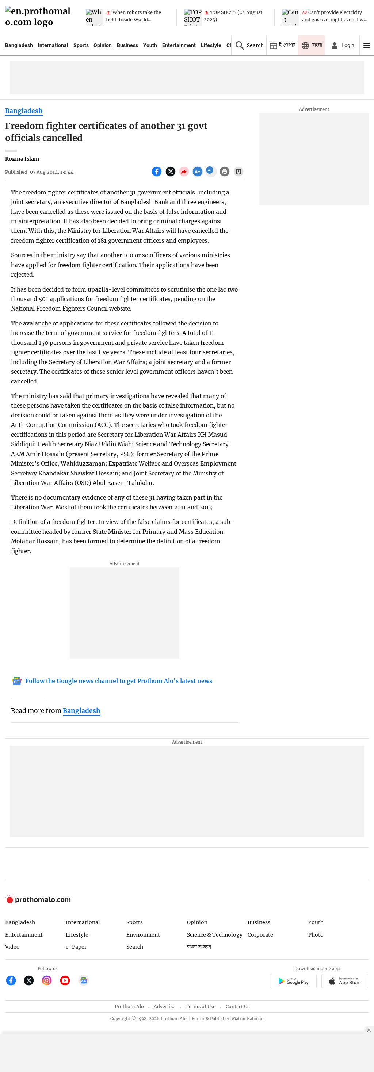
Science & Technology (215, 935)
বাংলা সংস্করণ (199, 947)
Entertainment (179, 45)
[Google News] (83, 981)
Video (12, 947)
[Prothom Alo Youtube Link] (68, 981)
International (53, 45)
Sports (81, 45)
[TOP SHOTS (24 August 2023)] (193, 17)
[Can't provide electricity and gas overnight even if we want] (290, 17)
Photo (316, 935)
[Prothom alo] (40, 18)
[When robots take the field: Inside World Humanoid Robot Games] (94, 17)
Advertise (164, 1006)
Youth (150, 45)
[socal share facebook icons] (157, 175)
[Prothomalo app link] (293, 982)
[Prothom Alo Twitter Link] (32, 981)
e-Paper (76, 947)
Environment (143, 935)
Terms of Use (200, 1006)
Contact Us (237, 1006)
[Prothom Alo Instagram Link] (50, 981)
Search (134, 947)
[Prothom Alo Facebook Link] (14, 981)
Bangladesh (19, 45)
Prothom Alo (129, 1006)
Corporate (260, 935)
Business (127, 45)
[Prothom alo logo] (38, 901)
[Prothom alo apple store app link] (345, 982)
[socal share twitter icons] (171, 175)
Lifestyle (211, 45)
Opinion (103, 45)
